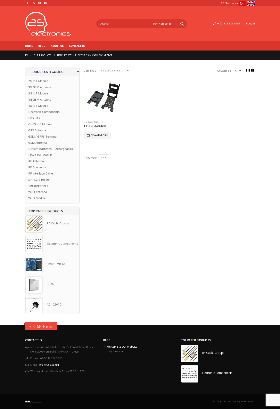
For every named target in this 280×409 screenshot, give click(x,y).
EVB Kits (34, 118)
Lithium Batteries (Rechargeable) (50, 149)
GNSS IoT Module (40, 124)
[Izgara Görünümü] (248, 70)
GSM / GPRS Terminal (42, 136)
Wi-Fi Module (37, 198)
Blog (41, 46)
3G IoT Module (38, 93)
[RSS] (33, 3)
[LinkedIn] (45, 3)
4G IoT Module (38, 106)
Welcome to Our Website (122, 346)
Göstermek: (224, 70)
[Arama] (182, 24)
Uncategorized (38, 186)
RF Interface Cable (40, 173)
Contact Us (77, 46)
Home (29, 46)
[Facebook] (28, 3)
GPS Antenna (37, 130)
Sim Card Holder (93, 122)
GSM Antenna (37, 143)
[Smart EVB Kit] (34, 264)
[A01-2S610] (34, 305)
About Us (57, 46)
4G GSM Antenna (39, 99)
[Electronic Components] (34, 244)
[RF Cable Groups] (34, 224)
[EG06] (34, 285)
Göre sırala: (90, 70)
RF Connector (37, 167)
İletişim (250, 23)
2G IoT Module (38, 81)
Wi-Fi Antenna (37, 192)
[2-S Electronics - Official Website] (48, 24)
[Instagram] (39, 3)
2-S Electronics (41, 326)
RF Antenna (36, 161)
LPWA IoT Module (40, 155)
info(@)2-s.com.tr (49, 364)
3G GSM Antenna (39, 87)
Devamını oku (99, 135)
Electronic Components (44, 112)
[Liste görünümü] (253, 70)
